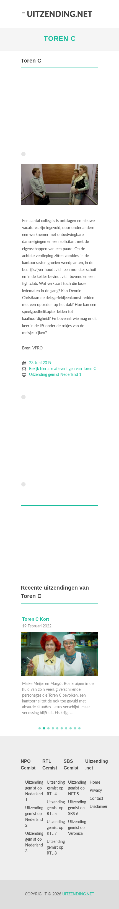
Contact (96, 799)
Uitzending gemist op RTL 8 (56, 847)
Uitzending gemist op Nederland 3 (34, 842)
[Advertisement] (59, 111)
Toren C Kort (35, 619)
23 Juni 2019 (40, 363)
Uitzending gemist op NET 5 (77, 788)
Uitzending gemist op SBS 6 (77, 808)
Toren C (60, 38)
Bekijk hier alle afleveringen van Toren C (62, 369)
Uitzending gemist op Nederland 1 (34, 791)
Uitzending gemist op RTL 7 (56, 828)
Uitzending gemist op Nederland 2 (34, 817)
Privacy (96, 791)
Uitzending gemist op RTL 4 (56, 788)
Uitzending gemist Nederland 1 (55, 375)
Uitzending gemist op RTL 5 (56, 808)
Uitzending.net (78, 894)
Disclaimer (98, 807)
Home (95, 782)
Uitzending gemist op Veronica (77, 828)
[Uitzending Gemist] (59, 14)
